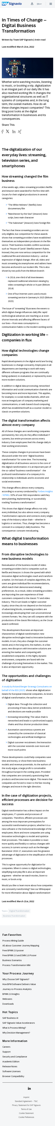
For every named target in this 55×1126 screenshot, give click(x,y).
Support (6, 1052)
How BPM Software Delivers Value (19, 984)
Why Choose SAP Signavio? (15, 979)
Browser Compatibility (13, 1076)
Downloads (8, 1004)
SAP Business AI (10, 1018)
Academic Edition (10, 1061)
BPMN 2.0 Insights (11, 994)
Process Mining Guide (13, 940)
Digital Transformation (19, 911)
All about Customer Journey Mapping (20, 945)
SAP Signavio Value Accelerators (18, 1023)
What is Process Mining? (14, 1028)
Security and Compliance (14, 1056)
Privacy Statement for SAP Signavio (26, 1105)
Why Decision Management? (16, 1032)
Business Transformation (14, 916)
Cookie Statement (26, 1113)
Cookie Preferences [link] (26, 1117)
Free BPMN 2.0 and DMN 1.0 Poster (19, 955)
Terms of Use (26, 1109)
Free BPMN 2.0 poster (13, 950)
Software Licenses (11, 1071)
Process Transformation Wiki (16, 965)
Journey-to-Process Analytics (17, 989)
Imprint (26, 1097)
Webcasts (7, 999)
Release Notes (9, 1066)
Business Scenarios (12, 960)
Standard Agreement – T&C (26, 1101)
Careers (6, 1047)
